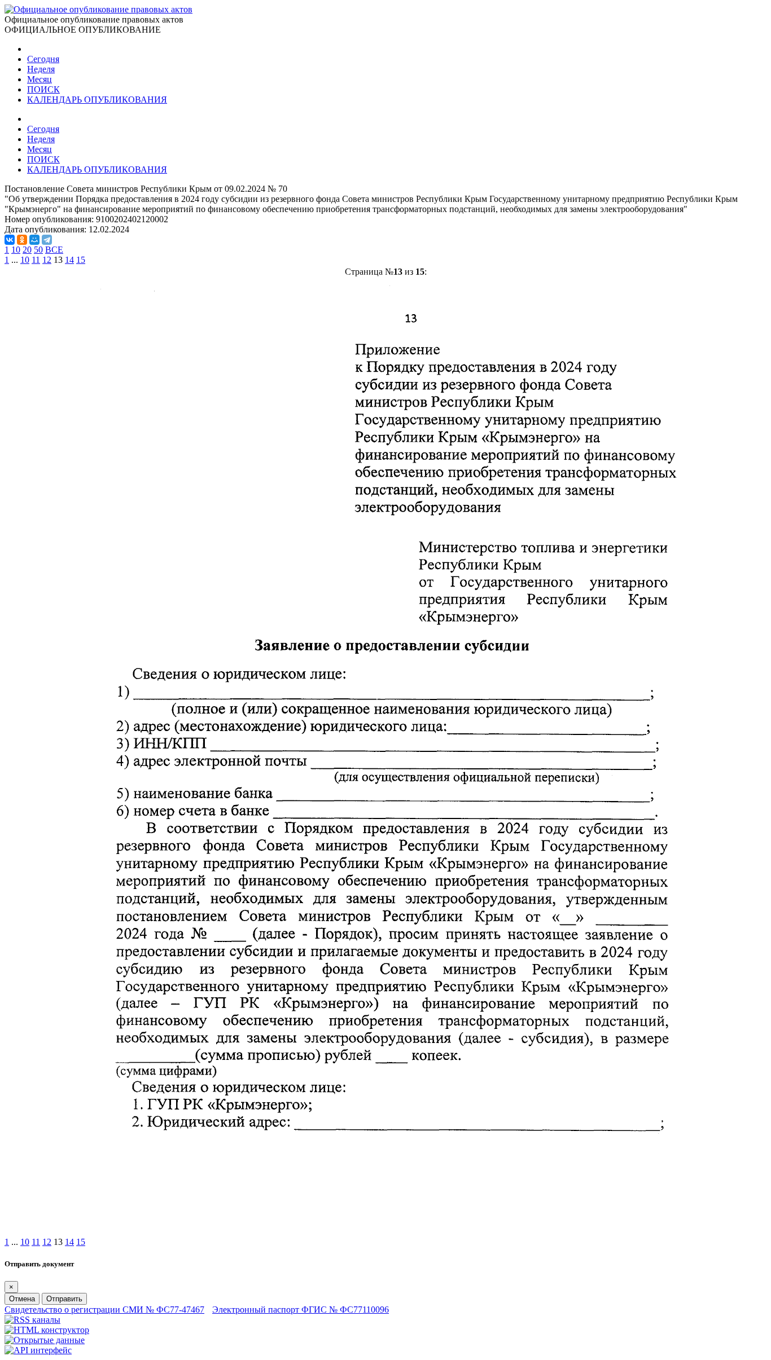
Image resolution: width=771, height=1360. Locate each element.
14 (69, 260)
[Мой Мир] (34, 240)
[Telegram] (47, 240)
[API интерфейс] (38, 1350)
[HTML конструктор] (47, 1330)
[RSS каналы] (32, 1319)
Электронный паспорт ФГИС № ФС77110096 (300, 1309)
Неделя (41, 69)
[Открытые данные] (45, 1340)
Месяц (39, 79)
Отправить (64, 1299)
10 (15, 249)
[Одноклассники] (22, 240)
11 (36, 260)
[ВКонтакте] (10, 240)
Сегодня (43, 59)
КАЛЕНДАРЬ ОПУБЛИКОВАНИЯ (97, 99)
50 (38, 249)
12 (46, 260)
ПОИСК (43, 89)
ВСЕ (54, 249)
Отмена (22, 1299)
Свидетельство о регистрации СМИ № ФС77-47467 (104, 1309)
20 (27, 249)
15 (80, 260)
